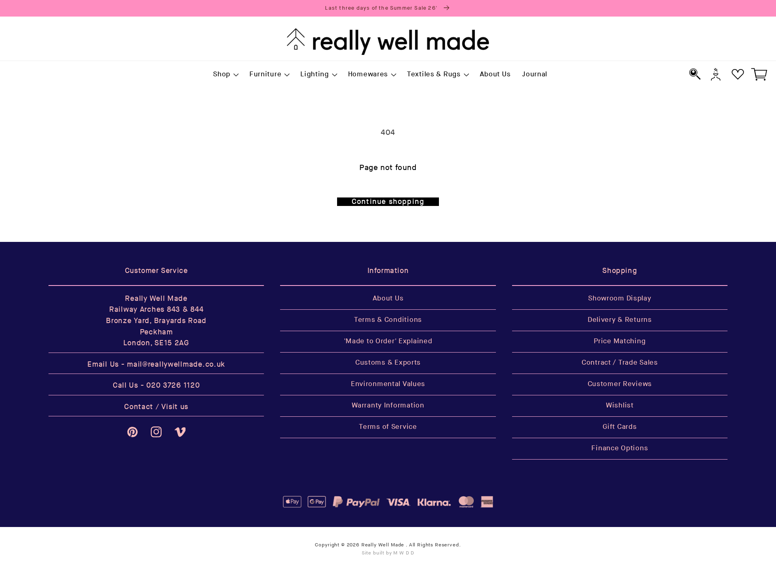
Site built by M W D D (388, 553)
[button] (225, 75)
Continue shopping (388, 201)
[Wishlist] (738, 74)
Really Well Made (382, 545)
